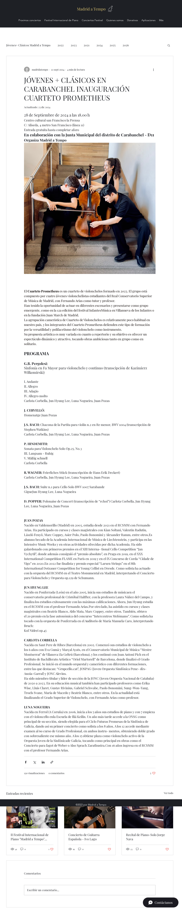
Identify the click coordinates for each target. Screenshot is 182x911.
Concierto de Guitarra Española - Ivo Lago (84, 837)
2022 (61, 45)
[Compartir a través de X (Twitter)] (34, 762)
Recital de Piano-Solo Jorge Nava (145, 837)
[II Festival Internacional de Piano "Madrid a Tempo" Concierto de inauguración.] (32, 814)
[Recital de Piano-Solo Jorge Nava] (147, 814)
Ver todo (168, 793)
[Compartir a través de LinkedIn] (43, 762)
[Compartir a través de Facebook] (25, 762)
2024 (100, 45)
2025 (113, 45)
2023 (74, 45)
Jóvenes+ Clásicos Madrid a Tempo (28, 45)
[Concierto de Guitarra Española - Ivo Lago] (90, 814)
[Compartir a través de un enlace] (51, 762)
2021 (86, 45)
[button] (168, 45)
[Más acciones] (153, 69)
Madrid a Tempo (91, 9)
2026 (126, 45)
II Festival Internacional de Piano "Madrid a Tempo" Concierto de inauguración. (30, 837)
